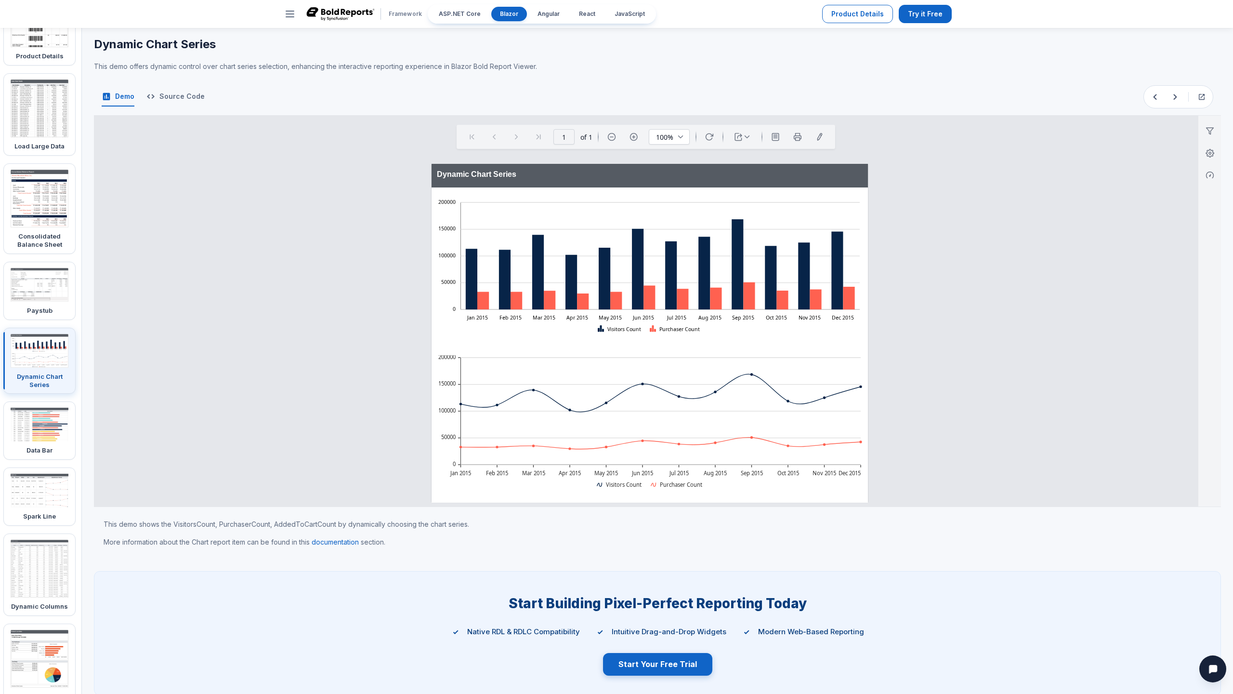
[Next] (516, 137)
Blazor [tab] (509, 13)
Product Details (857, 14)
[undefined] (820, 137)
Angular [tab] (549, 13)
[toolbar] (646, 137)
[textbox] (497, 176)
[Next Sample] (1175, 97)
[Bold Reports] (340, 14)
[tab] (118, 97)
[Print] (797, 137)
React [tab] (587, 13)
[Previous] (494, 137)
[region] (649, 269)
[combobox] (669, 137)
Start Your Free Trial (657, 664)
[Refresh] (709, 137)
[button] (619, 329)
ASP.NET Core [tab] (460, 13)
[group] (650, 175)
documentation (335, 542)
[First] (472, 137)
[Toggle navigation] (290, 14)
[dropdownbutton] (742, 137)
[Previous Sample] (1155, 97)
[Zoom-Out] (611, 137)
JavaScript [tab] (630, 13)
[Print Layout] (775, 137)
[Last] (538, 137)
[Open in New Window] (1202, 97)
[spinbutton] (564, 137)
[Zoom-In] (634, 137)
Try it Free (925, 14)
